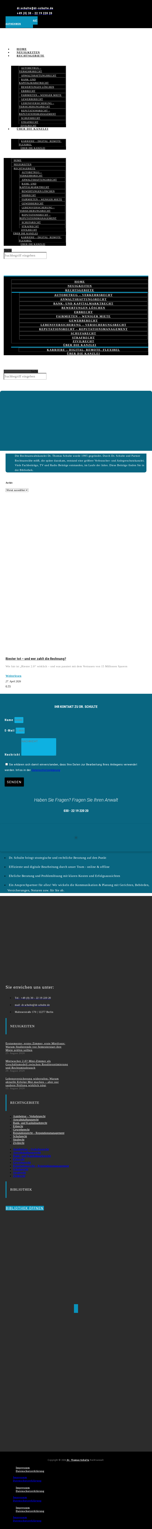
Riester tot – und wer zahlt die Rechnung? (36, 659)
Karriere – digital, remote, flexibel (40, 143)
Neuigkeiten (23, 164)
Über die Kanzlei (32, 128)
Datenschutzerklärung (46, 770)
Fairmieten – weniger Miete (41, 95)
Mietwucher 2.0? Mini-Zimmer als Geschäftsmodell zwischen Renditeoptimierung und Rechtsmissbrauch (37, 1064)
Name (9, 720)
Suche (8, 250)
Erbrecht (28, 91)
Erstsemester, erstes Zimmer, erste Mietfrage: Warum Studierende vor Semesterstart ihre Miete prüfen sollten (35, 1047)
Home (18, 160)
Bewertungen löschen (37, 87)
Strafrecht (30, 226)
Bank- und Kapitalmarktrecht (34, 81)
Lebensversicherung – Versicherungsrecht (36, 105)
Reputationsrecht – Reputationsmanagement (37, 112)
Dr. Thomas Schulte (77, 1460)
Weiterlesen (14, 675)
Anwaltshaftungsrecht (38, 75)
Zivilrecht (29, 230)
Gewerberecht (32, 99)
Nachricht (13, 754)
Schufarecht (30, 118)
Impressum (23, 1467)
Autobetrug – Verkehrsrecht (30, 70)
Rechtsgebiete (30, 55)
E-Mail (10, 730)
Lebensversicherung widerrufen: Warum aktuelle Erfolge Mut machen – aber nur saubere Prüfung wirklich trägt (32, 1082)
